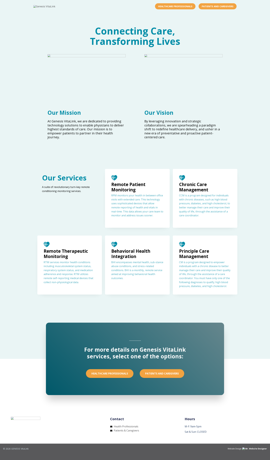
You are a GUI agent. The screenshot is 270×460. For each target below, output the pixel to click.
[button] (175, 6)
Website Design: (247, 448)
